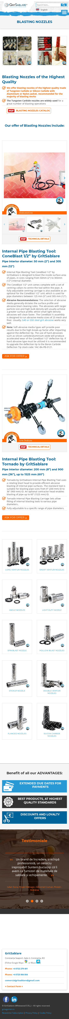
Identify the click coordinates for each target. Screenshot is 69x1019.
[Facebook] (6, 999)
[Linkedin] (14, 999)
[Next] (64, 178)
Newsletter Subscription (12, 1013)
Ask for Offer (14, 356)
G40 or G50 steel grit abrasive (38, 320)
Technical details (38, 239)
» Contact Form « (14, 986)
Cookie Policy (45, 1013)
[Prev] (4, 178)
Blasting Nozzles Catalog (33, 110)
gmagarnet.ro (8, 1009)
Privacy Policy (32, 1013)
